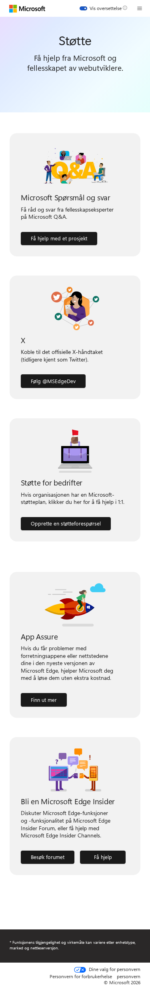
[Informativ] (125, 8)
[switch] (101, 8)
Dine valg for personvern (114, 969)
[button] (139, 8)
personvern (128, 976)
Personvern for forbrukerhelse (81, 976)
